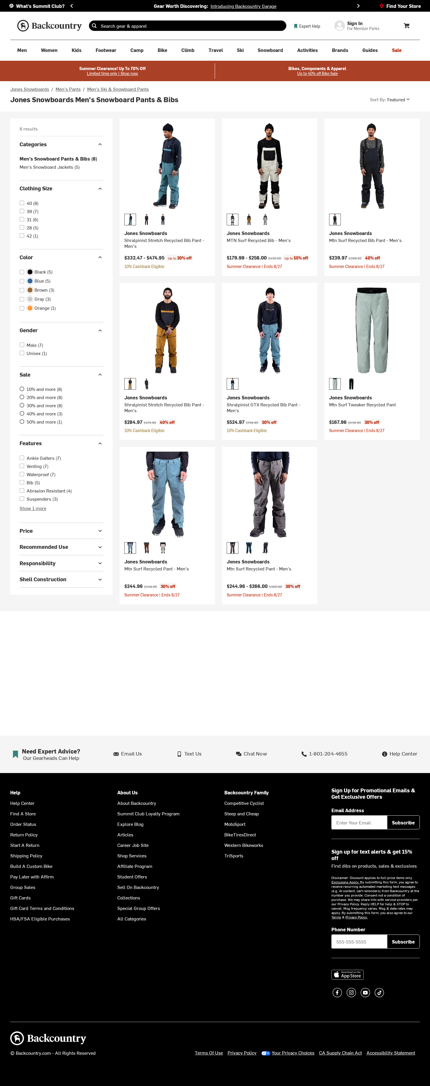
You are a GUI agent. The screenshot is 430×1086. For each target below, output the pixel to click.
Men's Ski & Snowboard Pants (118, 89)
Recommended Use (44, 547)
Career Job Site (133, 845)
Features (31, 443)
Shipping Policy (26, 855)
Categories (33, 144)
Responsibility (38, 563)
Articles (125, 834)
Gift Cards (20, 897)
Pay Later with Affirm (32, 876)
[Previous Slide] (72, 6)
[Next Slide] (358, 6)
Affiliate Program (134, 866)
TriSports (233, 855)
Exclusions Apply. (345, 882)
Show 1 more (33, 508)
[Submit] (94, 25)
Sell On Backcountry (138, 887)
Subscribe (403, 822)
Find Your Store (403, 6)
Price (26, 530)
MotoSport (234, 824)
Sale (25, 374)
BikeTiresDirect (240, 834)
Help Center (22, 803)
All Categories (131, 918)
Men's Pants (68, 89)
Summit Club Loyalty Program (148, 813)
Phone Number (348, 929)
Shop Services (132, 855)
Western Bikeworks (243, 845)
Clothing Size (36, 188)
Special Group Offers (138, 908)
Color (26, 257)
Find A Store (23, 813)
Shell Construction (43, 579)
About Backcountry (136, 803)
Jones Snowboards (29, 89)
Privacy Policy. (356, 917)
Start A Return (24, 845)
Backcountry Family (246, 792)
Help (15, 792)
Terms (336, 917)
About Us (127, 792)
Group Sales (22, 887)
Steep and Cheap (241, 813)
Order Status (23, 824)
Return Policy (24, 834)
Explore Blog (130, 824)
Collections (128, 897)
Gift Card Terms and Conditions (42, 908)
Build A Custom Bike (31, 866)
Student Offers (132, 876)
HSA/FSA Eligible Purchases (40, 918)
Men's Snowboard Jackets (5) (50, 167)
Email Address (347, 810)
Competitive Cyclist (244, 803)
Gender (29, 330)
